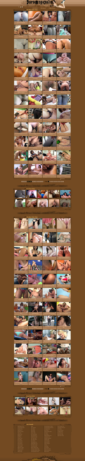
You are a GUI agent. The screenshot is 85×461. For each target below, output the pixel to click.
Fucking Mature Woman (48, 427)
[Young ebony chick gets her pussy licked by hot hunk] (35, 146)
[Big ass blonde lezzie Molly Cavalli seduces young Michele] (49, 353)
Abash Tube (20, 451)
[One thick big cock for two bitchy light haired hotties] (21, 35)
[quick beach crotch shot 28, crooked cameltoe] (64, 381)
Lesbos (45, 444)
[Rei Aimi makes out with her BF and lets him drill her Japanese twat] (49, 48)
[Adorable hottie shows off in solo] (35, 242)
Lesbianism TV (47, 436)
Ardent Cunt (31, 207)
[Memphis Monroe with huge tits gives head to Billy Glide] (35, 367)
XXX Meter (59, 428)
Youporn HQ (20, 450)
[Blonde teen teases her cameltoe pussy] (21, 353)
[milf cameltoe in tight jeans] (49, 242)
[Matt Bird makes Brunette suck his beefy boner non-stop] (64, 62)
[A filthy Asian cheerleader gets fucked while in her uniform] (64, 76)
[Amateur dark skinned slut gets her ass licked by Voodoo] (21, 325)
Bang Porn (43, 207)
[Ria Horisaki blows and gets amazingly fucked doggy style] (35, 311)
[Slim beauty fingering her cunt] (49, 367)
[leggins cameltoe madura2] (49, 325)
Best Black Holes (34, 444)
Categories (46, 5)
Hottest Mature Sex (48, 435)
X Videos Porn (60, 431)
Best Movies (35, 8)
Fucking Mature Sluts (35, 451)
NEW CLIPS (34, 181)
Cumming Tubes (34, 446)
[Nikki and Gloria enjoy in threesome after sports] (21, 311)
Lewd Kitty (46, 446)
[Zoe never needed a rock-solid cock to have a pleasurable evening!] (21, 76)
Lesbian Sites (46, 439)
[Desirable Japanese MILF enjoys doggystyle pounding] (49, 104)
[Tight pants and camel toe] (21, 48)
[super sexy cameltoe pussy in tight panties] (49, 62)
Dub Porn (54, 207)
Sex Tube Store (34, 439)
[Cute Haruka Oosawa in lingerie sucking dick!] (64, 325)
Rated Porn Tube (34, 436)
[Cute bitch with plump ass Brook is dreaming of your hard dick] (21, 62)
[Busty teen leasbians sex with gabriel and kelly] (35, 132)
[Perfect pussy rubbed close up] (35, 381)
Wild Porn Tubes (21, 447)
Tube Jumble (20, 446)
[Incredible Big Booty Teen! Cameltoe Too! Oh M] (35, 21)
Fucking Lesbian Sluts (35, 448)
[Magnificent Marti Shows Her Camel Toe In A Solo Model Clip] (64, 270)
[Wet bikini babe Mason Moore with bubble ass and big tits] (21, 242)
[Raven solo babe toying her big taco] (49, 90)
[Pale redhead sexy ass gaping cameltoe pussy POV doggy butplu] (21, 21)
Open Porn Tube (60, 435)
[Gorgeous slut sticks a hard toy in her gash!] (21, 228)
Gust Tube (33, 430)
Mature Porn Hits (47, 448)
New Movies (43, 8)
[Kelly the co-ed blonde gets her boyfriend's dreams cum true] (49, 160)
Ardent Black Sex (34, 443)
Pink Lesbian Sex (60, 426)
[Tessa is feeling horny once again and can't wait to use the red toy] (64, 160)
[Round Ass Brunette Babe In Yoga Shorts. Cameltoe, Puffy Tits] (64, 256)
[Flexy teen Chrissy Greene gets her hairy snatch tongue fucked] (35, 284)
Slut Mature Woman (61, 427)
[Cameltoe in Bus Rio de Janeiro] (49, 35)
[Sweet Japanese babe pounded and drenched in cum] (49, 21)
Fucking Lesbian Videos (35, 450)
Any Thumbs (33, 427)
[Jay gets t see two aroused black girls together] (21, 284)
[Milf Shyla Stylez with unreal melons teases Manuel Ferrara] (64, 339)
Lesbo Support (47, 443)
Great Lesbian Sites (48, 431)
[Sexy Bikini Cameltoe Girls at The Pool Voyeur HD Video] (21, 298)
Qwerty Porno (65, 405)
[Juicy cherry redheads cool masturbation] (49, 256)
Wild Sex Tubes (20, 448)
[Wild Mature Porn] (64, 21)
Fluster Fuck (65, 207)
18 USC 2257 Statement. (36, 459)
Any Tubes (33, 428)
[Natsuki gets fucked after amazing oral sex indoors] (49, 118)
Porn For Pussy (60, 430)
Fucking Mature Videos (48, 426)
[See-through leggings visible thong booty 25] (35, 118)
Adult (32, 426)
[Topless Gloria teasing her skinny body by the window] (35, 76)
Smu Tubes (33, 440)
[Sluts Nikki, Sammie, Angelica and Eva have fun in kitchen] (64, 353)
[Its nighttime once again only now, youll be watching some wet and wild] (49, 311)
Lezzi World (46, 447)
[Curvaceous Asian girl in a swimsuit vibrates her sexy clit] (35, 256)
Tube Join (20, 207)
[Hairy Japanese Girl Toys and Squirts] (49, 381)
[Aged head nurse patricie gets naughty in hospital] (35, 48)
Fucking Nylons (47, 428)
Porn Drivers (54, 405)
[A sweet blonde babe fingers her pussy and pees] (35, 270)
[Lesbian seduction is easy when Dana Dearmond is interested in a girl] (49, 298)
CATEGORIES (24, 181)
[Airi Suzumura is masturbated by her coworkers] (35, 160)
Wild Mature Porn (20, 198)
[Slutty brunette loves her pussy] (49, 228)
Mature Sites (46, 451)
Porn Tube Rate (34, 434)
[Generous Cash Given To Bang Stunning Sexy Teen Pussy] (64, 90)
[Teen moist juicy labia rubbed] (49, 174)
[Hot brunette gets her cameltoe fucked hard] (35, 298)
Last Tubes (20, 405)
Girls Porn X (54, 198)
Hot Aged (46, 432)
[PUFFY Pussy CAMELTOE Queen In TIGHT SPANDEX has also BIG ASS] (35, 104)
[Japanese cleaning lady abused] (64, 35)
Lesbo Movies (46, 442)
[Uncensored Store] (64, 228)
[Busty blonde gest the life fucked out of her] (21, 132)
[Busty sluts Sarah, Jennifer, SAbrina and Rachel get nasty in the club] (49, 284)
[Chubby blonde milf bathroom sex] (21, 270)
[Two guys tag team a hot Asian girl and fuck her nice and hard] (21, 146)
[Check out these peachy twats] (49, 270)
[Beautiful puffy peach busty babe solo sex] (64, 146)
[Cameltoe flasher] (64, 174)
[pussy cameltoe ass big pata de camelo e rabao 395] (64, 104)
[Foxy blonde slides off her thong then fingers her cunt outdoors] (21, 174)
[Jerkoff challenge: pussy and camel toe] (64, 48)
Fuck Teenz (46, 430)
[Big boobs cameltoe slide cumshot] (21, 104)
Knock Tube (33, 432)
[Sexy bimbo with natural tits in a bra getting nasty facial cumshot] (35, 174)
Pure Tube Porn (34, 435)
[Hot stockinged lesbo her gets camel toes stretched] (49, 76)
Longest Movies (52, 8)
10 (61, 181)
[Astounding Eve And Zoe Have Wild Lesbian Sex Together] (21, 90)
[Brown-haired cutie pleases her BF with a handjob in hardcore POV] (64, 118)
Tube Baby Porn (34, 442)
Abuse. (33, 460)
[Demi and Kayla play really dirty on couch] (21, 367)
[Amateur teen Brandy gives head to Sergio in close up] (49, 132)
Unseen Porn (42, 198)
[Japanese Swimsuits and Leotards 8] (35, 228)
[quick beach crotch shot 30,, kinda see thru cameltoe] (21, 339)
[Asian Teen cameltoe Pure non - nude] (64, 298)
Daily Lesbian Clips (34, 447)
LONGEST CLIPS (40, 181)
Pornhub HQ (31, 405)
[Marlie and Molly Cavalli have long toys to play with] (35, 325)
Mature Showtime (47, 450)
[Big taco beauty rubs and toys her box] (64, 242)
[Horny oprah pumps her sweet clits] (21, 256)
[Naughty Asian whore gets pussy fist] (21, 160)
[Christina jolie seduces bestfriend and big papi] (35, 62)
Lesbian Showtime (47, 438)
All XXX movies (65, 198)
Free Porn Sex (60, 432)
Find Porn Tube (60, 434)
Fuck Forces (42, 405)
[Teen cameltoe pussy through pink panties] (21, 381)
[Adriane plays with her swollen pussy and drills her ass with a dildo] (64, 311)
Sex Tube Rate (33, 438)
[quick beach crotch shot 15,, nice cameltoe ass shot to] (35, 353)
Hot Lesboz (46, 434)
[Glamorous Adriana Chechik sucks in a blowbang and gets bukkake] (64, 367)
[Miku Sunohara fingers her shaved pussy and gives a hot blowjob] (35, 339)
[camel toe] (49, 146)
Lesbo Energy (46, 440)
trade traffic (35, 458)
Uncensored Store (31, 198)
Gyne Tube (33, 431)
